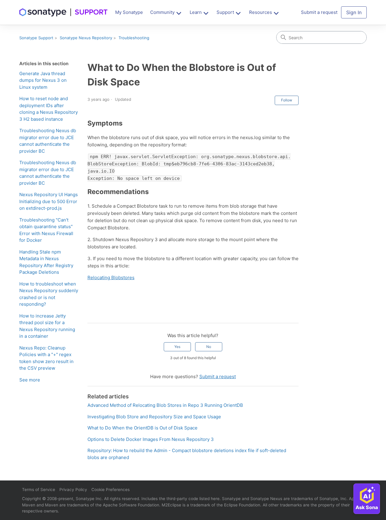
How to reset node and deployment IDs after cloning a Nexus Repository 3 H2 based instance (48, 109)
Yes (177, 346)
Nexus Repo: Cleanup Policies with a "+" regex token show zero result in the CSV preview (46, 358)
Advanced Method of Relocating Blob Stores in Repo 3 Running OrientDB (165, 405)
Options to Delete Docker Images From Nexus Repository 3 (150, 439)
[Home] (64, 12)
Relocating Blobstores (110, 277)
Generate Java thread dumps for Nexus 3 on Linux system (43, 80)
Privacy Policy (73, 489)
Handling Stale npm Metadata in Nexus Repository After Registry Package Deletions (46, 262)
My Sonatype (129, 12)
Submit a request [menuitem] (319, 12)
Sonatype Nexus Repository (86, 37)
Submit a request (217, 376)
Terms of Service (38, 489)
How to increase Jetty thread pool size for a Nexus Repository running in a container (47, 326)
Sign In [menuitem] (354, 12)
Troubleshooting (134, 37)
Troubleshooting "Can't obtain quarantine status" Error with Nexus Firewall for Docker (46, 230)
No (208, 346)
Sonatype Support (36, 37)
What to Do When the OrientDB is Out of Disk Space (142, 428)
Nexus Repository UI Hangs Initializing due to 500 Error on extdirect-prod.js (48, 201)
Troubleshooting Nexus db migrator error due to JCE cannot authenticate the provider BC (47, 141)
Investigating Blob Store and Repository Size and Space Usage (154, 417)
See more (29, 380)
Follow (286, 100)
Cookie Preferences (110, 489)
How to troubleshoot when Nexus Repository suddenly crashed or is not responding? (48, 294)
